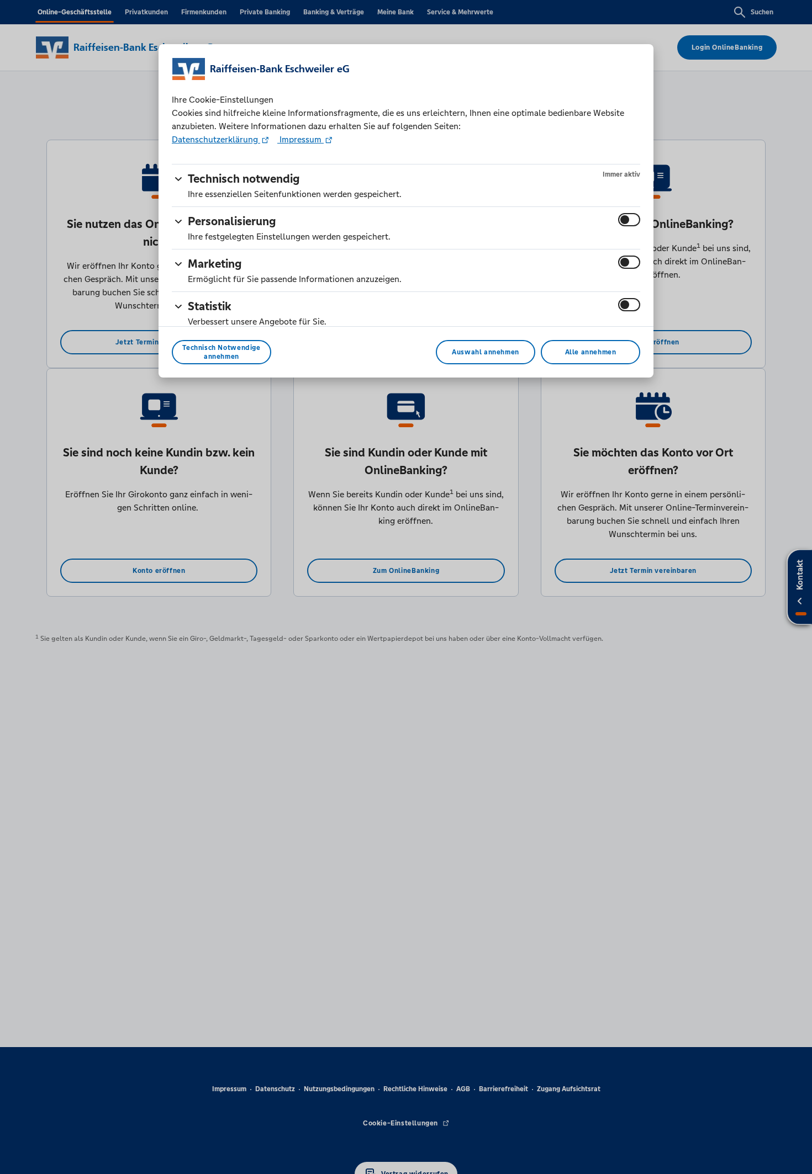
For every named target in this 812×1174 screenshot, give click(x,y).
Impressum (300, 139)
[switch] (629, 219)
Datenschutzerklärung (216, 139)
